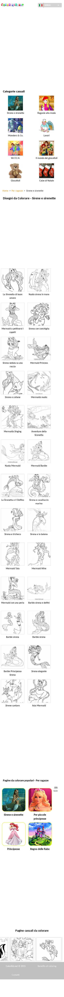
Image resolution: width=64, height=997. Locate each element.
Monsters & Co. (15, 136)
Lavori (47, 136)
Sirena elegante (39, 671)
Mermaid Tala (12, 568)
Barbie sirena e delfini (39, 603)
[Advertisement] (32, 234)
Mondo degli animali (13, 30)
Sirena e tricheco (12, 534)
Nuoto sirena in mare (39, 294)
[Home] (12, 4)
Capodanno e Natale (12, 66)
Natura (6, 78)
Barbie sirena (12, 637)
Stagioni (7, 48)
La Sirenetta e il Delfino (12, 500)
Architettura (9, 24)
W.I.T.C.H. (15, 158)
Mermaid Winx (39, 568)
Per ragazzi (8, 54)
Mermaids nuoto (39, 397)
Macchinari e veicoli (13, 11)
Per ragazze (9, 42)
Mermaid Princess (39, 363)
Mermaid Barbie (39, 466)
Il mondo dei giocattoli (46, 158)
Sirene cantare (13, 706)
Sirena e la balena (39, 534)
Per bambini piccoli (12, 60)
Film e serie (8, 72)
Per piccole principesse (40, 817)
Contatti (15, 975)
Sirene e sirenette (15, 113)
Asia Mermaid (39, 706)
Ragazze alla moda (47, 113)
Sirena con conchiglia (39, 329)
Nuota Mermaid (12, 466)
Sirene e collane (12, 397)
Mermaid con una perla (12, 603)
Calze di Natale (46, 181)
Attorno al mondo (12, 17)
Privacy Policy (15, 992)
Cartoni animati (11, 36)
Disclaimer (20, 984)
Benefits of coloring (47, 966)
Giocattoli (15, 181)
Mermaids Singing (12, 431)
